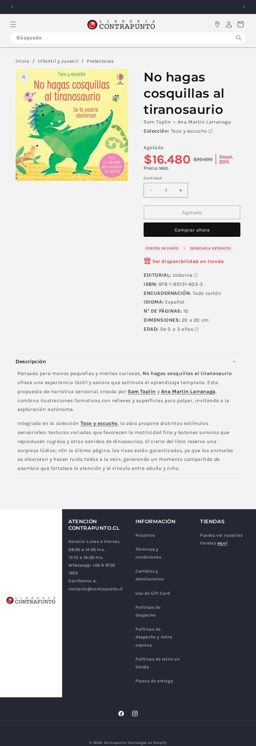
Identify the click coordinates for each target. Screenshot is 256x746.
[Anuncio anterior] (12, 7)
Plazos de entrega (154, 681)
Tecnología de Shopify (147, 743)
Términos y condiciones (148, 553)
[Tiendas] (217, 24)
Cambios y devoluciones (149, 575)
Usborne (183, 275)
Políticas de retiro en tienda (157, 663)
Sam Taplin (157, 122)
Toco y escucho (189, 131)
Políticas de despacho (147, 611)
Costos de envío (162, 248)
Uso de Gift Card (152, 593)
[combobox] (128, 37)
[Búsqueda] (239, 37)
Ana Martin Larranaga (204, 122)
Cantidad (153, 178)
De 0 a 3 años (177, 329)
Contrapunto (115, 743)
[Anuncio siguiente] (244, 7)
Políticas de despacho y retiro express (153, 637)
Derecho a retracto (210, 248)
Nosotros (145, 535)
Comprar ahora (192, 230)
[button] (13, 24)
